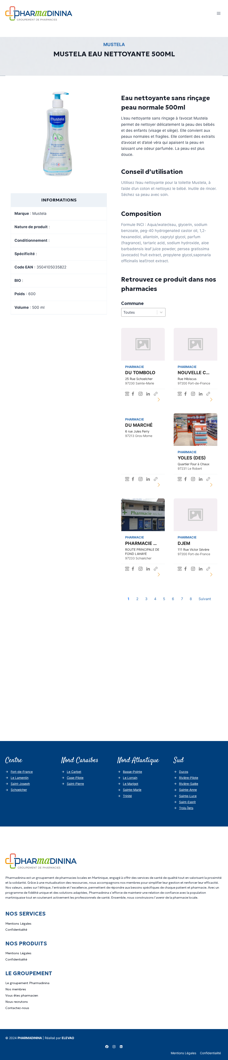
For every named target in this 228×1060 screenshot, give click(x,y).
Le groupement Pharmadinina (27, 983)
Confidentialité (16, 930)
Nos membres (15, 989)
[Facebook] (107, 1047)
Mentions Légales (18, 924)
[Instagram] (114, 1047)
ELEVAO (68, 1038)
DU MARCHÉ (139, 425)
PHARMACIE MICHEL (147, 543)
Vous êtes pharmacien (21, 995)
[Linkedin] (121, 1047)
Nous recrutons (16, 1002)
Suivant (205, 599)
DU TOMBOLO (140, 372)
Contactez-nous (17, 1008)
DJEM (184, 543)
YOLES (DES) (192, 458)
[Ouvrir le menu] (218, 13)
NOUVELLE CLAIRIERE (202, 372)
